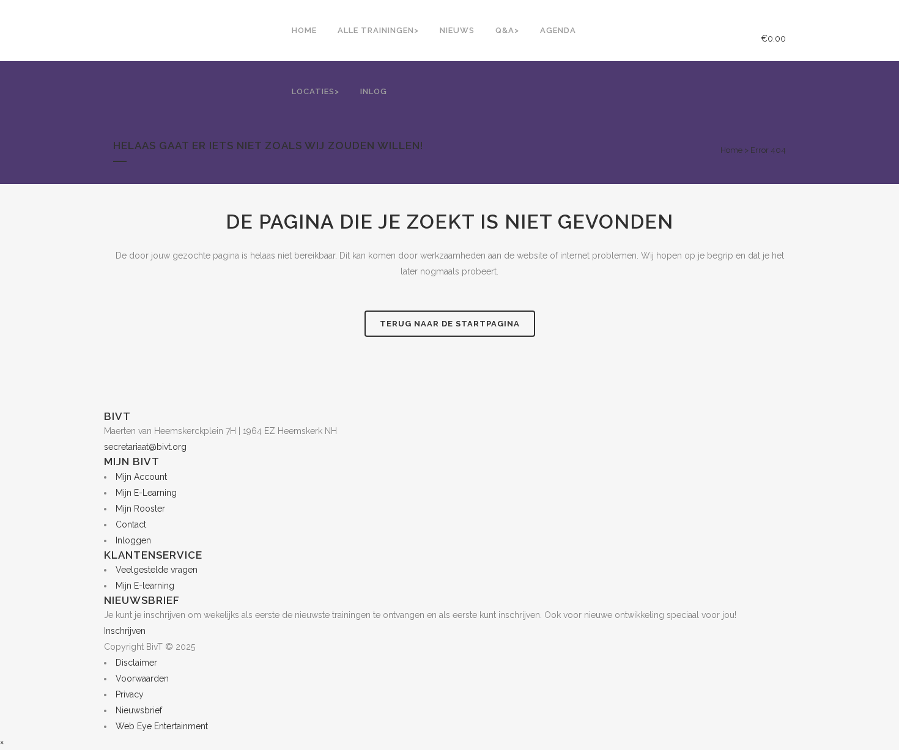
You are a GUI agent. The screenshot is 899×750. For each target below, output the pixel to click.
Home (731, 150)
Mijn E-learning (145, 585)
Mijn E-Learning (146, 493)
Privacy (130, 694)
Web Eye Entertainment (162, 726)
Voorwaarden (142, 678)
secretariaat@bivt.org (145, 447)
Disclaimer (136, 662)
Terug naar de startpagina (450, 323)
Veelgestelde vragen (157, 570)
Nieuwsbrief (139, 710)
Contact (131, 524)
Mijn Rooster (140, 508)
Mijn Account (141, 477)
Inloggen (133, 540)
